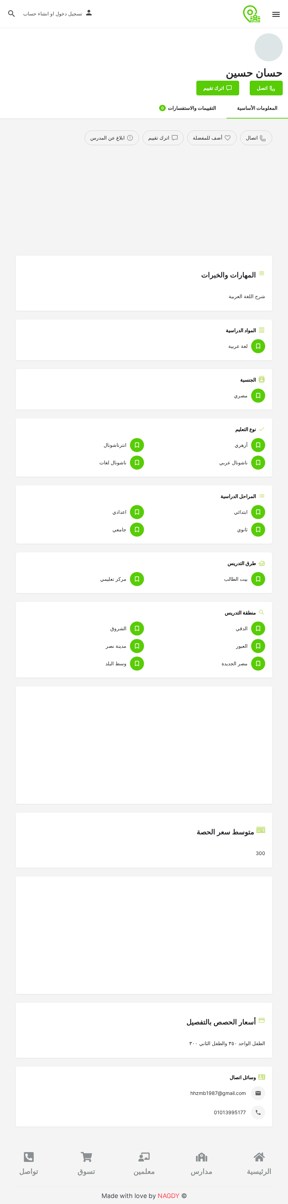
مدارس (201, 1171)
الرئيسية (259, 1171)
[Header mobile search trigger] (11, 13)
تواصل (28, 1171)
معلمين (144, 1171)
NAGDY (168, 1195)
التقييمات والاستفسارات (188, 108)
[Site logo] (251, 14)
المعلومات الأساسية (257, 108)
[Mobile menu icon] (276, 14)
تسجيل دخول (68, 13)
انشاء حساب (36, 13)
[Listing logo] (269, 47)
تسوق (86, 1171)
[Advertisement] (144, 198)
